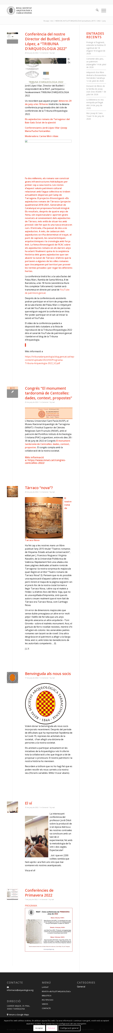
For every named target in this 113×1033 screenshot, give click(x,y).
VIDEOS (45, 1004)
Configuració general (69, 1028)
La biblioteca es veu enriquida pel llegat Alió (95, 102)
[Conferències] (12, 894)
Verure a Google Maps (19, 1014)
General (45, 53)
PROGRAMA (31, 905)
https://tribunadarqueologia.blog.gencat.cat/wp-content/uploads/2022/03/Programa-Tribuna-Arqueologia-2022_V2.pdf (50, 360)
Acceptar (39, 1028)
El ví (28, 803)
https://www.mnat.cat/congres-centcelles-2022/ (45, 461)
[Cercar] (96, 10)
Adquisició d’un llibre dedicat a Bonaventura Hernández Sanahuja (96, 75)
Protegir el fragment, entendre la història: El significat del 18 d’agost (96, 46)
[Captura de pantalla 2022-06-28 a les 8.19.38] (12, 38)
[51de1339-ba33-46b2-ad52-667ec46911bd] (12, 807)
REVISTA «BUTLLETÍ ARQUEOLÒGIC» (56, 991)
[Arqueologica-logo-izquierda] (20, 10)
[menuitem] (96, 10)
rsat (53, 53)
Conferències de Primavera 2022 (39, 893)
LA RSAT (45, 987)
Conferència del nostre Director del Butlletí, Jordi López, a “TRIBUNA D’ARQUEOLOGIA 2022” (47, 41)
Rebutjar (51, 1028)
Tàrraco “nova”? (39, 487)
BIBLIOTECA (46, 995)
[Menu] (102, 10)
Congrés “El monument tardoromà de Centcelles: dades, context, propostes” (48, 393)
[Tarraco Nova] (12, 491)
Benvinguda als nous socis (48, 673)
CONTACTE (46, 1008)
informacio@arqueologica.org (20, 990)
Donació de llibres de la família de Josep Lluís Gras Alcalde (95, 89)
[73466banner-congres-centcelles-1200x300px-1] (12, 392)
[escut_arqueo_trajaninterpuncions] (12, 677)
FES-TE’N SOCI (47, 1000)
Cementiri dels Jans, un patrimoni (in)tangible (95, 61)
